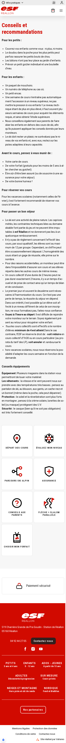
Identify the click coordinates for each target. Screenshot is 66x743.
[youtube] (41, 649)
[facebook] (25, 649)
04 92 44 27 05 (18, 641)
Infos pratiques (13, 2)
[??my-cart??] (53, 10)
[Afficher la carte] (54, 3)
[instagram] (33, 649)
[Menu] (61, 11)
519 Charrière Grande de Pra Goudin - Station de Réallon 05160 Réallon (33, 629)
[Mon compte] (61, 2)
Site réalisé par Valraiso (52, 739)
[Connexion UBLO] (3, 740)
